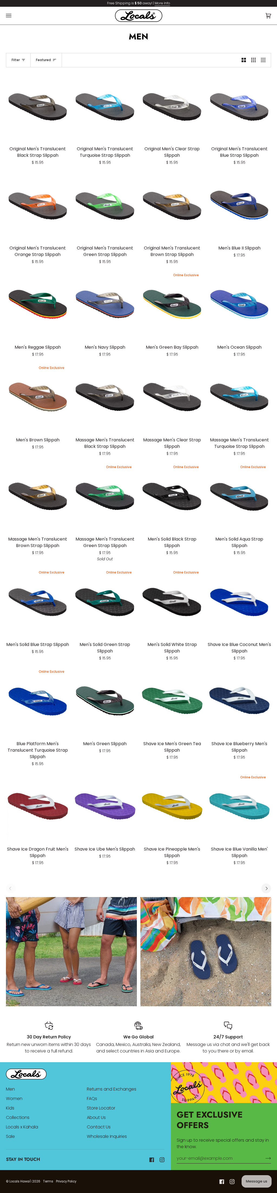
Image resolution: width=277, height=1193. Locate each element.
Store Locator (101, 1108)
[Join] (264, 1158)
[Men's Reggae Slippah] (38, 304)
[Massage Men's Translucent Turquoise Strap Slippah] (239, 397)
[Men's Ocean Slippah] (239, 304)
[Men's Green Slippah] (105, 700)
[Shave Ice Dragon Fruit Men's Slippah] (38, 806)
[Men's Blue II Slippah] (239, 205)
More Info (162, 3)
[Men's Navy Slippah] (105, 304)
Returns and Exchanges (111, 1089)
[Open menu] (14, 16)
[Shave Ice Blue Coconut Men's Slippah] (239, 601)
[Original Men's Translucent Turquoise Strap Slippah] (105, 106)
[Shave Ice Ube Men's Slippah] (105, 806)
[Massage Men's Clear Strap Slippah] (172, 397)
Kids (10, 1108)
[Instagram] (162, 1159)
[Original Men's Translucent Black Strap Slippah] (38, 106)
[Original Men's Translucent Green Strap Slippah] (105, 205)
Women (14, 1098)
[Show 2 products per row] (244, 60)
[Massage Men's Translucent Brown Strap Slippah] (38, 496)
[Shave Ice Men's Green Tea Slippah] (172, 700)
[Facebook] (151, 1159)
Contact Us (99, 1127)
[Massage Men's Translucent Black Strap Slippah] (105, 397)
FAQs (92, 1098)
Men (10, 1089)
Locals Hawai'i (20, 1181)
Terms (48, 1181)
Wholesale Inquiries (107, 1136)
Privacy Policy (66, 1181)
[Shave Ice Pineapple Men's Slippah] (172, 806)
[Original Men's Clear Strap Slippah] (172, 106)
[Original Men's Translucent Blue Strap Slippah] (239, 106)
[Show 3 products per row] (253, 60)
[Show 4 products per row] (264, 60)
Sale (10, 1136)
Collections (17, 1117)
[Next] (266, 888)
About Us (96, 1117)
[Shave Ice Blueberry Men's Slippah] (239, 700)
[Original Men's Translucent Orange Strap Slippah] (38, 205)
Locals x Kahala (22, 1127)
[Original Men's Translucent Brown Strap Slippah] (172, 205)
